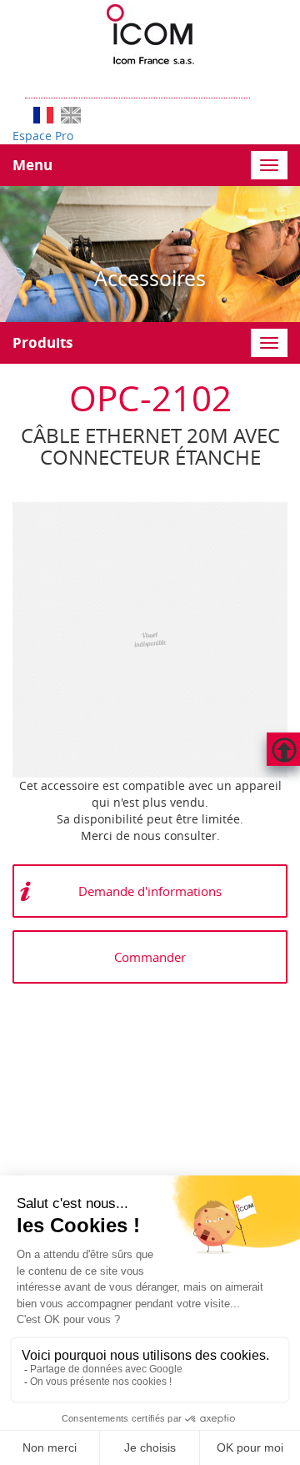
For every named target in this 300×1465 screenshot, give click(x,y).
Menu (32, 164)
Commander (150, 957)
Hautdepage (283, 749)
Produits (42, 342)
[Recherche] (258, 81)
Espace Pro (42, 135)
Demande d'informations (150, 891)
